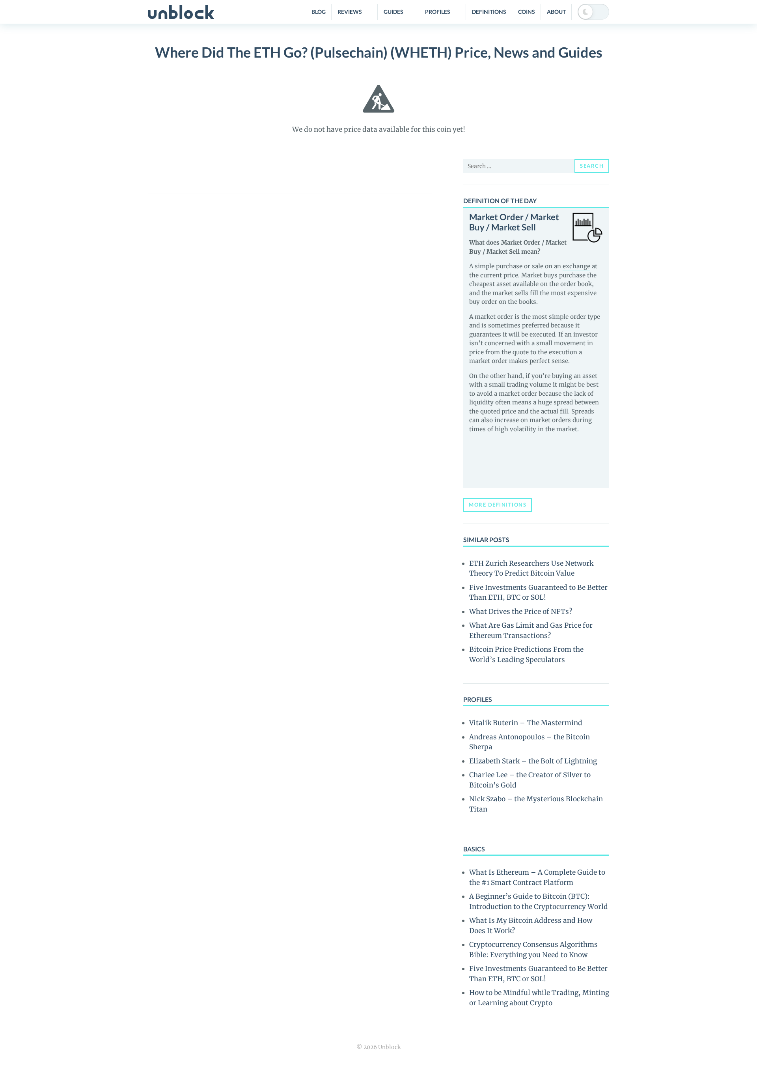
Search (592, 166)
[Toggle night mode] (593, 12)
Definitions (489, 11)
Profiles (437, 11)
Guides (393, 11)
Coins (526, 11)
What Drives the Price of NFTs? (520, 611)
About (556, 11)
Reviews (349, 11)
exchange (576, 266)
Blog (318, 11)
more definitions (497, 504)
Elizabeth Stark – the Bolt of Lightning (533, 761)
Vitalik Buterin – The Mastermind (525, 722)
